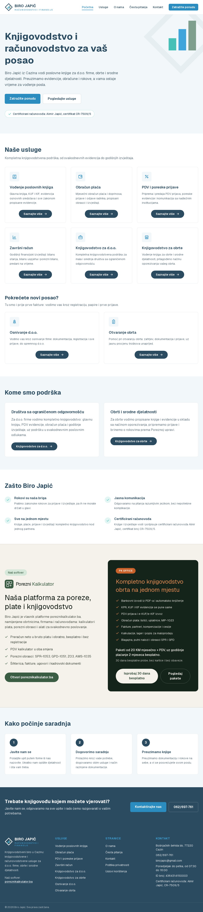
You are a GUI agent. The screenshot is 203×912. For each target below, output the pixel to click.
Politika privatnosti (117, 865)
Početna (87, 7)
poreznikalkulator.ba (19, 881)
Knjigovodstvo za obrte (131, 441)
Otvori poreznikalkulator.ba (31, 677)
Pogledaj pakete (175, 676)
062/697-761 (183, 807)
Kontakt (158, 7)
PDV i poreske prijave (69, 858)
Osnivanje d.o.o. (65, 884)
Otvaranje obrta (65, 890)
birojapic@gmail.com (169, 860)
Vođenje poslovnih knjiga (71, 846)
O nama (119, 7)
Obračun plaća (64, 852)
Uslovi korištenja (116, 871)
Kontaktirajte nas (148, 807)
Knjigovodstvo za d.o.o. (32, 446)
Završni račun (64, 865)
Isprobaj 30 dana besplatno (137, 675)
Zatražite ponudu (183, 7)
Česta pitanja (138, 7)
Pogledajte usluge (62, 99)
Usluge (103, 7)
